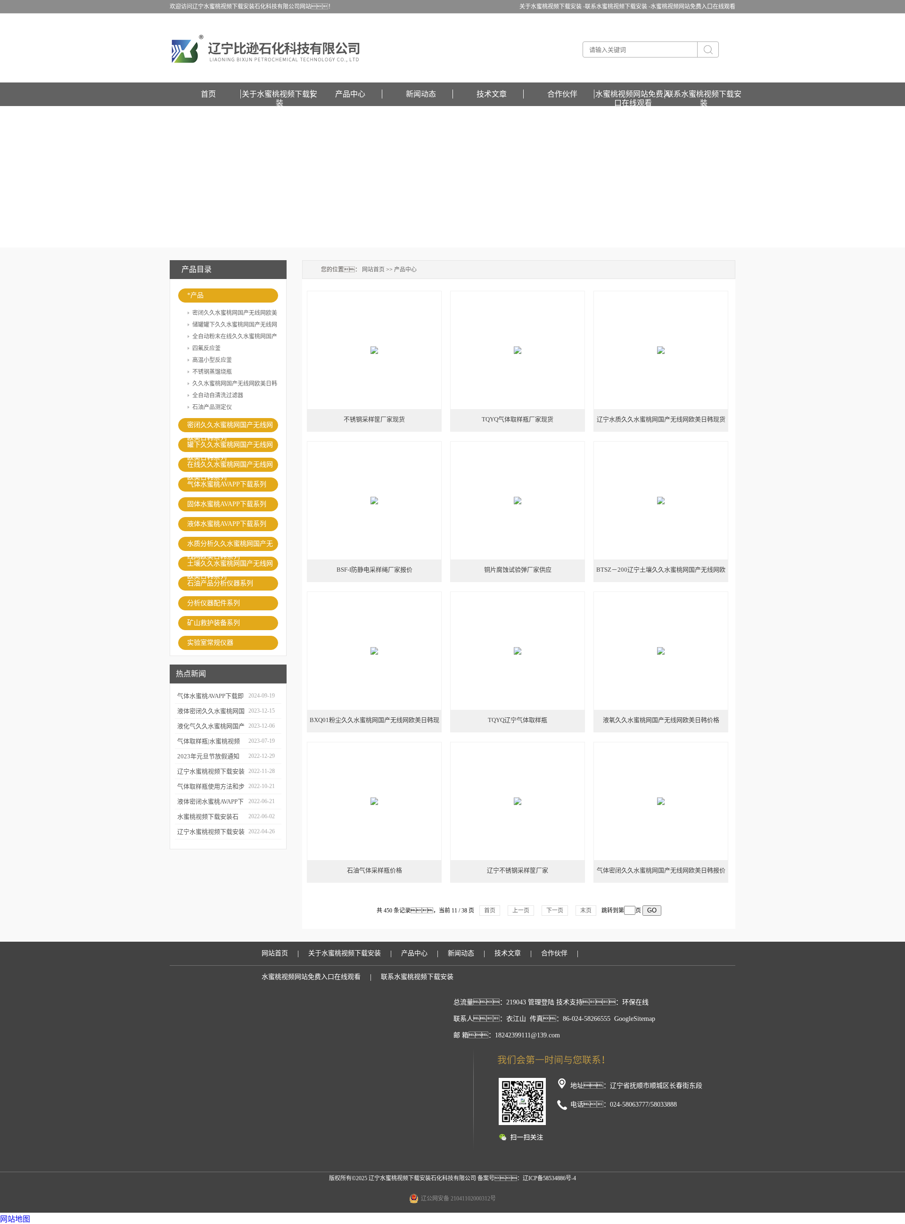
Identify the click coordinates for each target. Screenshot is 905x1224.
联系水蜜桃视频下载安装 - (617, 6)
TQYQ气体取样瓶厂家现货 (517, 419)
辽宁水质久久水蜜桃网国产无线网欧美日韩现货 (661, 419)
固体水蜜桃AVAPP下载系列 (226, 504)
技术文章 (492, 94)
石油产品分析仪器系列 (220, 583)
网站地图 (15, 1219)
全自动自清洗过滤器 (217, 395)
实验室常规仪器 (210, 642)
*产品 (195, 295)
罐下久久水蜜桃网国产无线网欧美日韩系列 (230, 446)
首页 (208, 94)
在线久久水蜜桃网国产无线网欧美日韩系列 (230, 466)
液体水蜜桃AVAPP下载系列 (226, 523)
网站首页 (373, 269)
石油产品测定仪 (212, 407)
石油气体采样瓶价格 (374, 870)
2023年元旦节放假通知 (208, 756)
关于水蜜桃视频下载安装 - (552, 6)
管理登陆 (541, 1002)
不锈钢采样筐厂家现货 (374, 419)
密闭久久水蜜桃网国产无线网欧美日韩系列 (230, 426)
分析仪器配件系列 (213, 603)
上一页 (520, 910)
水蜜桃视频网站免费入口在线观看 (692, 6)
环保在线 (635, 1002)
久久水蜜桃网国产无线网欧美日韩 (234, 383)
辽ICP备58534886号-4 (549, 1178)
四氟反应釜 (206, 348)
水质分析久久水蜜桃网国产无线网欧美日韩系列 (230, 545)
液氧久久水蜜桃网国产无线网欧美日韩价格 (661, 719)
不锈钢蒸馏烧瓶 (212, 372)
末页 (586, 910)
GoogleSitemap (634, 1018)
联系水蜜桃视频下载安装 (703, 94)
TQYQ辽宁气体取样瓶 (517, 719)
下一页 (554, 910)
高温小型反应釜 (212, 360)
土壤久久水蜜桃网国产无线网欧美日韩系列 (230, 565)
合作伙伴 (562, 94)
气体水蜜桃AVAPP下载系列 (226, 484)
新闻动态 (421, 94)
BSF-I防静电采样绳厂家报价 (374, 569)
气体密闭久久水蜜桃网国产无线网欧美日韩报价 (661, 870)
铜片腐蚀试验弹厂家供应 (517, 569)
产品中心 (350, 94)
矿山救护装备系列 (213, 622)
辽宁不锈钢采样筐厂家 (517, 870)
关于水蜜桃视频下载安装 (279, 94)
